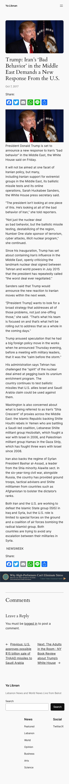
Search (9, 701)
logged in (30, 623)
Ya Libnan (11, 5)
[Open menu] (61, 6)
